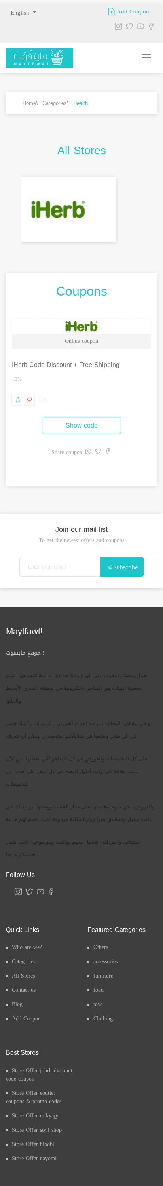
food (98, 990)
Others (100, 947)
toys (97, 1004)
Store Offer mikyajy (35, 1116)
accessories (105, 961)
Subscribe (125, 567)
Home (29, 103)
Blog (17, 1004)
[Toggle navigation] (146, 57)
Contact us (24, 990)
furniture (103, 976)
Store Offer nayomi (34, 1158)
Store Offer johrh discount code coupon (39, 1074)
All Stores (23, 976)
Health (80, 103)
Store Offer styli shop (37, 1130)
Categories (54, 103)
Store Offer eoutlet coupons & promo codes (33, 1097)
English (21, 12)
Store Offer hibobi (33, 1144)
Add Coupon (132, 11)
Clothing (103, 1018)
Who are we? (27, 947)
